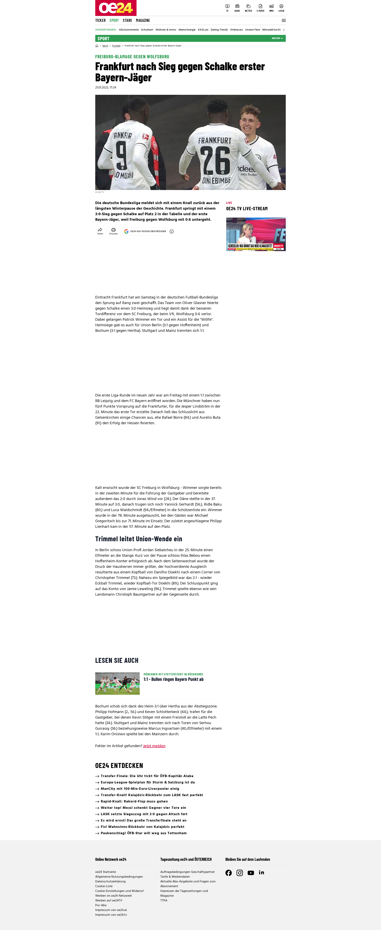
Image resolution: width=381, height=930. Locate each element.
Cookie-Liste (104, 886)
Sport (114, 20)
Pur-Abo (101, 905)
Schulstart (147, 30)
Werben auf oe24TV (108, 900)
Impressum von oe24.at (111, 910)
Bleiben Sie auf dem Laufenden (247, 859)
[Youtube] (251, 873)
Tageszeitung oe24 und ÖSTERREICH (186, 859)
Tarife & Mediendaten (175, 876)
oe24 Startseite (105, 872)
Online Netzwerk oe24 (110, 859)
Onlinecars (236, 30)
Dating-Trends (219, 30)
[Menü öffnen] (283, 20)
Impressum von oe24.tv (111, 915)
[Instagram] (240, 873)
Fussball (116, 45)
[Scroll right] (284, 30)
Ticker (100, 20)
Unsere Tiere (252, 30)
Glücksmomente (129, 30)
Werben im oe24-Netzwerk (113, 895)
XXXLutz (203, 30)
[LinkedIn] (262, 873)
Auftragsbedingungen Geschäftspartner (187, 872)
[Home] (96, 45)
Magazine (143, 20)
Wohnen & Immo (166, 30)
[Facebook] (228, 873)
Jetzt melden (154, 746)
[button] (232, 245)
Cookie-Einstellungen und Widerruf (119, 891)
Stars (127, 20)
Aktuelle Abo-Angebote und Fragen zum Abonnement (188, 884)
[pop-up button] (273, 245)
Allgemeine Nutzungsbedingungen (119, 876)
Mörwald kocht (271, 30)
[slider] (246, 244)
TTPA (163, 900)
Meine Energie (187, 30)
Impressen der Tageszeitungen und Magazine (184, 893)
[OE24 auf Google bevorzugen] (171, 231)
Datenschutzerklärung (110, 881)
